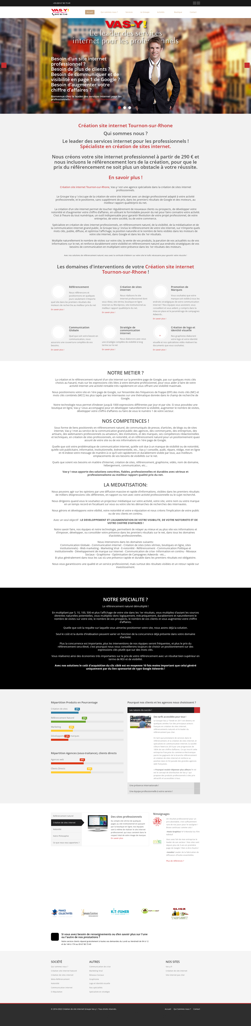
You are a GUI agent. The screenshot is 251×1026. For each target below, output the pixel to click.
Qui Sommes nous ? (182, 1009)
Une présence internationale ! (144, 785)
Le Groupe (144, 12)
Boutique (178, 12)
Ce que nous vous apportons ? (66, 842)
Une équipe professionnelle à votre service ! (151, 791)
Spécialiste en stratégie (99, 991)
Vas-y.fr (169, 966)
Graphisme (94, 979)
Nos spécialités (95, 987)
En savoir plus (117, 838)
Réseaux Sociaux (96, 975)
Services (129, 12)
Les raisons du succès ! (140, 710)
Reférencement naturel (63, 816)
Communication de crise (100, 966)
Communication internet (61, 987)
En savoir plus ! (125, 177)
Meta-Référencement (60, 979)
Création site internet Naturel (64, 971)
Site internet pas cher (175, 975)
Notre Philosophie (61, 836)
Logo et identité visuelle (99, 983)
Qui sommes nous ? (109, 12)
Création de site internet (176, 971)
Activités (161, 12)
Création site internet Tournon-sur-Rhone (84, 100)
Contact (193, 12)
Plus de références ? (175, 861)
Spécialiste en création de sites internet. (125, 146)
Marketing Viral (96, 971)
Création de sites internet (64, 822)
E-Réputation (56, 991)
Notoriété (57, 829)
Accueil (90, 12)
